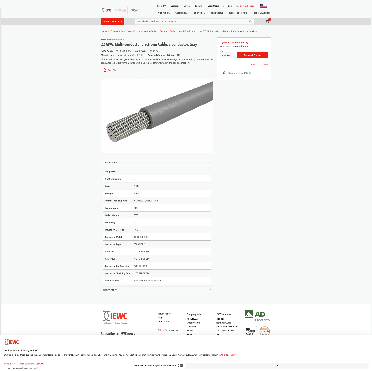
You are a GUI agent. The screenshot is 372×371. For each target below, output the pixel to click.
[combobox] (264, 6)
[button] (264, 6)
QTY (221, 51)
